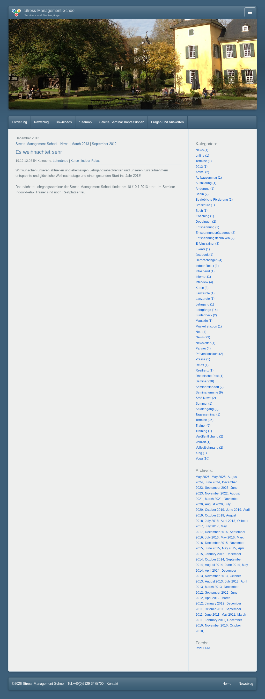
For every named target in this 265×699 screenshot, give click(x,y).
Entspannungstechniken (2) (215, 238)
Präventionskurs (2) (209, 354)
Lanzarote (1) (205, 293)
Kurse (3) (202, 288)
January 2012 (214, 603)
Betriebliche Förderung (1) (214, 199)
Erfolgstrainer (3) (207, 243)
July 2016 (212, 537)
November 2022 (216, 493)
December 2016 (216, 532)
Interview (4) (204, 282)
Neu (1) (201, 332)
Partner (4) (203, 348)
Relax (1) (202, 365)
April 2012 (212, 598)
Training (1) (204, 431)
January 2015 (214, 554)
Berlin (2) (202, 194)
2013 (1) (202, 167)
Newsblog (41, 122)
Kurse (75, 161)
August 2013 (214, 581)
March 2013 (80, 144)
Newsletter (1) (205, 343)
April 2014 (212, 570)
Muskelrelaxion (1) (209, 326)
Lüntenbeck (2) (206, 315)
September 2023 (217, 488)
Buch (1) (202, 211)
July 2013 (232, 581)
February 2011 (215, 620)
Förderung (19, 122)
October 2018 (214, 515)
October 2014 (214, 559)
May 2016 (228, 537)
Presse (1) (203, 359)
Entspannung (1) (207, 227)
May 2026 (203, 477)
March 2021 (213, 499)
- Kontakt (111, 684)
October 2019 (214, 510)
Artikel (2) (202, 172)
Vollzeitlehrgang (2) (209, 447)
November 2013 (216, 576)
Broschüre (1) (205, 205)
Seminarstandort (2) (210, 387)
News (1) (202, 150)
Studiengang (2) (207, 409)
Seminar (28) (205, 381)
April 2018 (228, 521)
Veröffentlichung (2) (209, 436)
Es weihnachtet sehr (39, 152)
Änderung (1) (205, 189)
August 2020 (214, 504)
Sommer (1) (204, 403)
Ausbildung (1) (206, 183)
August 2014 (214, 565)
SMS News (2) (206, 398)
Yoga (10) (202, 458)
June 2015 (212, 548)
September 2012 (104, 144)
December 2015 (216, 543)
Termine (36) (205, 420)
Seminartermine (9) (209, 392)
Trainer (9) (203, 425)
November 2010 (216, 625)
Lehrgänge (60, 161)
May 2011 (228, 614)
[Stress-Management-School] (15, 11)
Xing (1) (201, 453)
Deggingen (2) (206, 221)
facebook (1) (204, 255)
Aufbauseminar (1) (209, 177)
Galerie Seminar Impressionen (121, 122)
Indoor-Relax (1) (207, 266)
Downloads (64, 122)
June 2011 (212, 614)
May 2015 (229, 548)
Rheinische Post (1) (209, 376)
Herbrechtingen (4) (209, 260)
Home (227, 684)
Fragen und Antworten (167, 122)
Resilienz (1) (205, 370)
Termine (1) (204, 161)
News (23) (203, 337)
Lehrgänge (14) (207, 310)
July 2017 (212, 526)
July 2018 (212, 521)
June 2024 (212, 482)
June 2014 (232, 565)
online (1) (202, 155)
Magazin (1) (204, 321)
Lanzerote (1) (205, 299)
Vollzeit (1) (203, 442)
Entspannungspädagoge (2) (215, 233)
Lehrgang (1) (205, 304)
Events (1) (203, 249)
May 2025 (219, 477)
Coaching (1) (205, 216)
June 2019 (233, 510)
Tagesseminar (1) (208, 414)
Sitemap (85, 122)
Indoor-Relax (90, 161)
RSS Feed (203, 648)
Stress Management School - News (42, 144)
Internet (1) (203, 277)
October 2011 (214, 609)
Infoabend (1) (205, 271)
